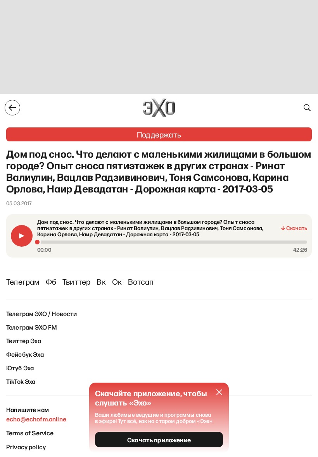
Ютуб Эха (20, 367)
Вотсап (141, 282)
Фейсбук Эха (25, 354)
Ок (117, 282)
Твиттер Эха (23, 340)
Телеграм (23, 282)
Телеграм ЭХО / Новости (41, 313)
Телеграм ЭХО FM (31, 327)
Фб (51, 282)
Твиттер (76, 282)
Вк (101, 282)
